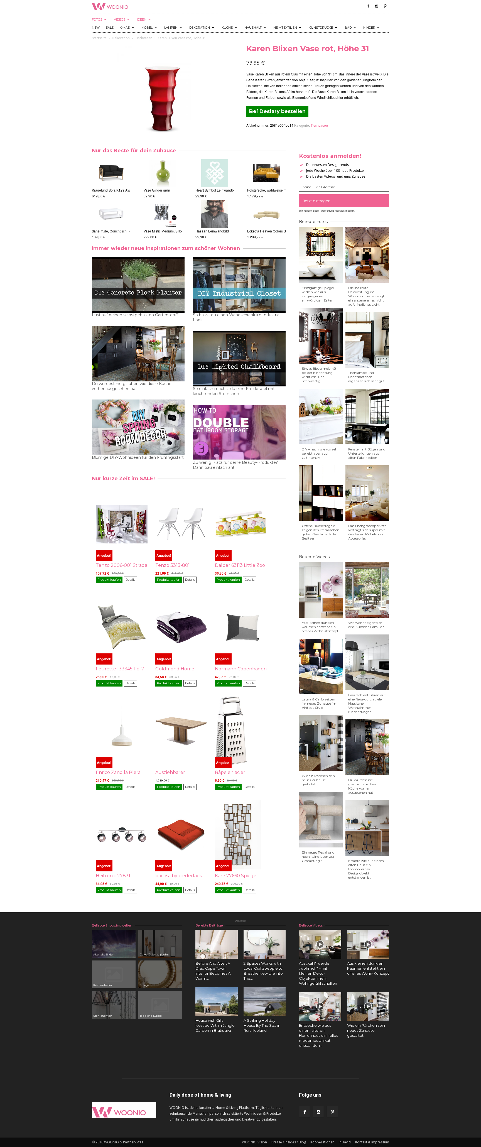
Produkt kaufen (109, 580)
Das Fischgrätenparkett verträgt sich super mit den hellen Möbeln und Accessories (367, 532)
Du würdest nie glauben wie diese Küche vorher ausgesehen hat (131, 386)
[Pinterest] (385, 6)
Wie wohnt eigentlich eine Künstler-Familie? (366, 625)
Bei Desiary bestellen (277, 111)
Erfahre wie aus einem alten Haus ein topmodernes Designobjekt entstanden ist (366, 869)
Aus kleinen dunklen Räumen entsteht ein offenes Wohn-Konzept (320, 627)
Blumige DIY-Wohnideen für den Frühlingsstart (138, 457)
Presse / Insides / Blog (288, 1142)
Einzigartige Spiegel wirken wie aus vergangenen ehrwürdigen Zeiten (318, 294)
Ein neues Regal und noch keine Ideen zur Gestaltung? (318, 856)
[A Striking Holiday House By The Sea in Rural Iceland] (265, 1001)
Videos (119, 19)
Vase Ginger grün (157, 190)
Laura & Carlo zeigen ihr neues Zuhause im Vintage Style (319, 703)
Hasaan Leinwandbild (212, 231)
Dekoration (199, 28)
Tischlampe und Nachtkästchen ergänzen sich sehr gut (366, 377)
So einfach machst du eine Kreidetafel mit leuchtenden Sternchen (234, 391)
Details (130, 580)
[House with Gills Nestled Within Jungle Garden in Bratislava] (216, 1001)
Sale (110, 28)
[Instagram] (376, 6)
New (96, 28)
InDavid (345, 1142)
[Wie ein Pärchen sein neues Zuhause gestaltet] (368, 1006)
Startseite (99, 38)
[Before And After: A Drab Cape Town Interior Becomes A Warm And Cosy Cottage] (216, 944)
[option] (111, 199)
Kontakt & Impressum (372, 1142)
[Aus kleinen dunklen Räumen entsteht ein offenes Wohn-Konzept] (368, 944)
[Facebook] (368, 6)
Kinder (369, 28)
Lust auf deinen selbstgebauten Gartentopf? (135, 314)
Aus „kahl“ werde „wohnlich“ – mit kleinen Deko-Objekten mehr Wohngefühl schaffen (318, 973)
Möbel (147, 28)
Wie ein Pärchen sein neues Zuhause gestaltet (318, 780)
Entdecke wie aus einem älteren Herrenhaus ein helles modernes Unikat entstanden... (318, 1035)
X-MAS (125, 28)
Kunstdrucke (321, 28)
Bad (348, 28)
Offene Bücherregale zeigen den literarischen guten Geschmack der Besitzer (320, 532)
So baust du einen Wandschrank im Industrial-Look (237, 317)
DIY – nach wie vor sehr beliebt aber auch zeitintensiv (320, 453)
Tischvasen (143, 38)
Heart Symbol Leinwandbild (216, 190)
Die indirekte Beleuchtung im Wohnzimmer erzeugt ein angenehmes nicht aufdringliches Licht (366, 296)
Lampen (171, 28)
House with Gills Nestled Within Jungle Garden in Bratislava (215, 1025)
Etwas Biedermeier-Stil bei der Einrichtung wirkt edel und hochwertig (320, 374)
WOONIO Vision (254, 1142)
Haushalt (253, 28)
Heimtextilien (285, 28)
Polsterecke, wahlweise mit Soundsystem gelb (282, 190)
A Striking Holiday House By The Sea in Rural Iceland (262, 1025)
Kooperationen (322, 1142)
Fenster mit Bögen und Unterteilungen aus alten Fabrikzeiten (366, 453)
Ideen (141, 19)
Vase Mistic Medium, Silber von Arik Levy (174, 231)
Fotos (97, 19)
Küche (227, 28)
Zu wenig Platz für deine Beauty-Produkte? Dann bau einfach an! (235, 465)
